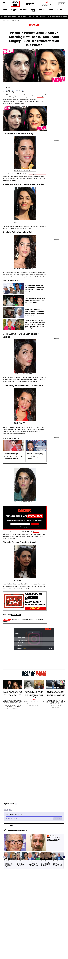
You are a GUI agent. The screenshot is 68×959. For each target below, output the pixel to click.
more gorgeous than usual (37, 174)
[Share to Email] (23, 91)
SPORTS (59, 10)
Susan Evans (9, 377)
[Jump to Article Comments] (3, 91)
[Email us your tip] (15, 6)
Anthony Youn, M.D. (16, 178)
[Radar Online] (30, 3)
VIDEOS (50, 10)
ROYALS (41, 10)
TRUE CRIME (33, 10)
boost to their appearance (29, 431)
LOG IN (62, 3)
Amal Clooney (15, 20)
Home (4, 20)
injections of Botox (32, 274)
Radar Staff (7, 87)
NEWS (5, 10)
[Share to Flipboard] (18, 91)
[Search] (4, 4)
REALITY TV (14, 10)
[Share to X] (13, 91)
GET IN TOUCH (35, 608)
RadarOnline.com (8, 101)
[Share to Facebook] (8, 91)
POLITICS (23, 10)
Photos (8, 20)
